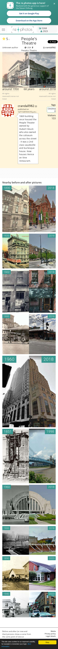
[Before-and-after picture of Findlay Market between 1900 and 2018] (29, 334)
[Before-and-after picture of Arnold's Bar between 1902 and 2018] (29, 291)
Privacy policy (50, 633)
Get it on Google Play (29, 13)
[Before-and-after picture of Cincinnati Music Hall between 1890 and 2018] (29, 209)
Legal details (51, 636)
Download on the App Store (29, 20)
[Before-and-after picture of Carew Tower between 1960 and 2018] (29, 391)
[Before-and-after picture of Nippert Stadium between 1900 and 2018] (29, 540)
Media (53, 631)
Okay (47, 642)
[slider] (29, 69)
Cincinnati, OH (52, 109)
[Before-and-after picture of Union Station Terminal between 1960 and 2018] (29, 505)
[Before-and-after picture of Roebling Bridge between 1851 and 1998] (29, 456)
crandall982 (50, 47)
